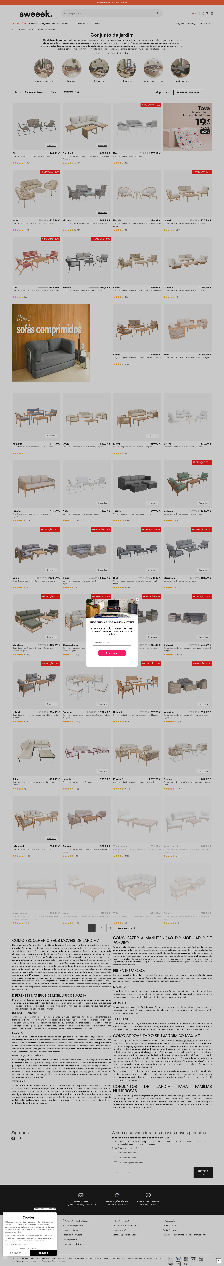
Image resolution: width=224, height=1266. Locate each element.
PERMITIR (43, 1253)
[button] (5, 1256)
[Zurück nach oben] (218, 1260)
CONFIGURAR (16, 1253)
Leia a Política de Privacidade (15, 1245)
